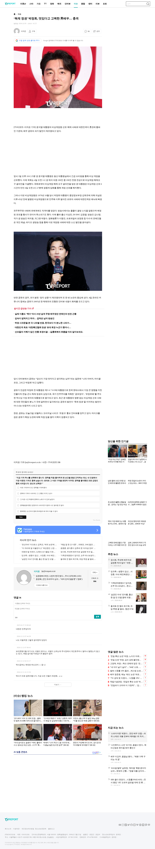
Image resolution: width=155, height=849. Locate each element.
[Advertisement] (58, 116)
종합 (83, 4)
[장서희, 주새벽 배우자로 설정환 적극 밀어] (127, 563)
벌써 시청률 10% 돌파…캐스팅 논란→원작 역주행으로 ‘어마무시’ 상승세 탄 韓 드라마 (126, 671)
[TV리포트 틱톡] (125, 825)
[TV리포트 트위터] (128, 825)
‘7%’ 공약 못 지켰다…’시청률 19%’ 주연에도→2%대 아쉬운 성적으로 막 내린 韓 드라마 (126, 678)
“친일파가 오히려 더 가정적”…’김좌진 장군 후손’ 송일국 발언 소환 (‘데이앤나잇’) (126, 685)
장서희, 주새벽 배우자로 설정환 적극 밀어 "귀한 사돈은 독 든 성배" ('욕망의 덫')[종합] (76, 552)
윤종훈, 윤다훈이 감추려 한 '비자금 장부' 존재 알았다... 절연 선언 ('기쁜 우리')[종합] (77, 548)
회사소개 (8, 829)
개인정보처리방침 (28, 829)
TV (45, 4)
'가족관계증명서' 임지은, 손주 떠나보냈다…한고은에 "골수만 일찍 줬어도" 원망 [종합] (77, 556)
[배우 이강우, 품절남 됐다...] (127, 759)
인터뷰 (67, 4)
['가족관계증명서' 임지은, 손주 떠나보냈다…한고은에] (127, 586)
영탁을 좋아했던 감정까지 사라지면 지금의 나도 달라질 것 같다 (42, 505)
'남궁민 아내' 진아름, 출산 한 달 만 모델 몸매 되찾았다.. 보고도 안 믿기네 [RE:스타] (38, 559)
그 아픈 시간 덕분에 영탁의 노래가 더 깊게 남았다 (37, 499)
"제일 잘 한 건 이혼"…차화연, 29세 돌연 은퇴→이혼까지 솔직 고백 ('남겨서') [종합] (77, 545)
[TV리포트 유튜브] (120, 825)
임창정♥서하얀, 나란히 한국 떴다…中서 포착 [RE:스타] (58, 576)
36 (89, 31)
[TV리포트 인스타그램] (123, 825)
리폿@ (23, 4)
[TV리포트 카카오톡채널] (146, 825)
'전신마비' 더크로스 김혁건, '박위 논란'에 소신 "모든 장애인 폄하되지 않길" (38, 545)
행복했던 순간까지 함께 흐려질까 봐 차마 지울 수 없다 (39, 511)
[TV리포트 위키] (137, 825)
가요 (39, 4)
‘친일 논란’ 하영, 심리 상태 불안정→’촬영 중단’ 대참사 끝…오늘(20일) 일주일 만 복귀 (126, 660)
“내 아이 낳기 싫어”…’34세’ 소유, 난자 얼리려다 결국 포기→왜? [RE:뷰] (126, 667)
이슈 (76, 4)
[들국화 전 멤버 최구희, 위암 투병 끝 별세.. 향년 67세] (127, 609)
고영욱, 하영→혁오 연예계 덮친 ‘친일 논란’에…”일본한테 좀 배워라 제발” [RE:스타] (126, 663)
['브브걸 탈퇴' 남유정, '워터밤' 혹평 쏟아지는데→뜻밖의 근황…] (127, 771)
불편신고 (51, 829)
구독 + (94, 572)
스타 (31, 4)
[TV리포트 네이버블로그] (149, 825)
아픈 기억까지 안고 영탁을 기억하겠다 (33, 487)
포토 (105, 4)
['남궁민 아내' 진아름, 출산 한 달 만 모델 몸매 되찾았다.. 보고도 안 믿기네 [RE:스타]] (127, 597)
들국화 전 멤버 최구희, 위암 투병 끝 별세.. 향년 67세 (76, 559)
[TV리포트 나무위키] (140, 825)
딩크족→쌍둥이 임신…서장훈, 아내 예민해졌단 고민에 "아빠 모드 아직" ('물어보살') (38, 556)
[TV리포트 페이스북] (131, 825)
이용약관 (16, 829)
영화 (52, 4)
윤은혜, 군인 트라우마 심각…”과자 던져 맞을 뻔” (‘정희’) (59, 579)
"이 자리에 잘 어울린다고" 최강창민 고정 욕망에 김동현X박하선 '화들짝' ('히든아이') (38, 548)
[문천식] (87, 735)
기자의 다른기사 (41, 585)
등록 (97, 617)
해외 (59, 4)
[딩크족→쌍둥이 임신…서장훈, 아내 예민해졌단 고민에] (127, 574)
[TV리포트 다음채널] (134, 825)
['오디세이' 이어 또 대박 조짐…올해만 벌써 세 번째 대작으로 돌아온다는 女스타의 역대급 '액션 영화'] (28, 711)
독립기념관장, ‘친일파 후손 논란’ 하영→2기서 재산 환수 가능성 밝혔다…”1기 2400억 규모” (126, 682)
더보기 (56, 685)
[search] (148, 4)
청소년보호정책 (40, 829)
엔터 (90, 4)
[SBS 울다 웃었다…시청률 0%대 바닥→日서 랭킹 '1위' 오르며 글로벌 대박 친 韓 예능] (127, 782)
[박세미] (57, 735)
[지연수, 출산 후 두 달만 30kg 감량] (87, 711)
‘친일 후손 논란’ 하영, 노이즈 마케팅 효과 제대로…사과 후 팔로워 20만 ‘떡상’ (126, 656)
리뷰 (98, 4)
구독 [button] (33, 31)
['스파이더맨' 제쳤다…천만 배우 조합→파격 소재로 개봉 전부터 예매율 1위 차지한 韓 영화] (127, 736)
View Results (96, 520)
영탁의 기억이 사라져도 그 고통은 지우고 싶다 (36, 493)
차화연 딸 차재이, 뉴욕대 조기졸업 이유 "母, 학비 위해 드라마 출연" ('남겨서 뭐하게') (38, 552)
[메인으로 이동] (10, 4)
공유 (98, 31)
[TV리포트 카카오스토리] (143, 825)
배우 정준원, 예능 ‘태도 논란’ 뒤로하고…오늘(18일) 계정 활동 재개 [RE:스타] (126, 674)
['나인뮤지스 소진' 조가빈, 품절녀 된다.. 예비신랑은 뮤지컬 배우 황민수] (127, 748)
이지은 (23, 31)
